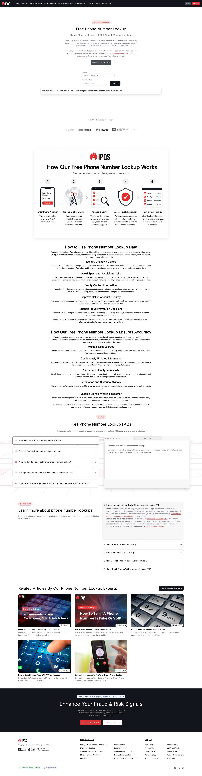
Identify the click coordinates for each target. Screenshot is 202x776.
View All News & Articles (170, 588)
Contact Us (149, 748)
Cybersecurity (80, 3)
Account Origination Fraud (124, 751)
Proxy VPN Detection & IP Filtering (94, 745)
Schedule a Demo (114, 722)
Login (188, 3)
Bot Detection (85, 758)
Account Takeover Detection (91, 751)
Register (196, 3)
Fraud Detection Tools (103, 3)
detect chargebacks (125, 516)
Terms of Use (150, 751)
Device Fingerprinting (65, 3)
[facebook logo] (175, 767)
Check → (115, 83)
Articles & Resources (175, 751)
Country (84, 72)
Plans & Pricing (172, 745)
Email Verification (36, 3)
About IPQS (149, 745)
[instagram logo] (183, 767)
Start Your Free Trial (89, 722)
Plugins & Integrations (175, 755)
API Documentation (152, 758)
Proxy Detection (21, 3)
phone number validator (155, 526)
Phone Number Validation (90, 755)
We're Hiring (51, 768)
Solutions (91, 3)
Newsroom (171, 758)
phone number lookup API (157, 519)
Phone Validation (50, 3)
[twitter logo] (179, 767)
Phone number (87, 80)
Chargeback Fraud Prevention (126, 758)
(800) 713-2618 (99, 697)
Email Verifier (119, 745)
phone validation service (118, 53)
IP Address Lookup (87, 748)
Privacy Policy (150, 755)
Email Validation (120, 748)
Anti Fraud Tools (173, 748)
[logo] (46, 740)
